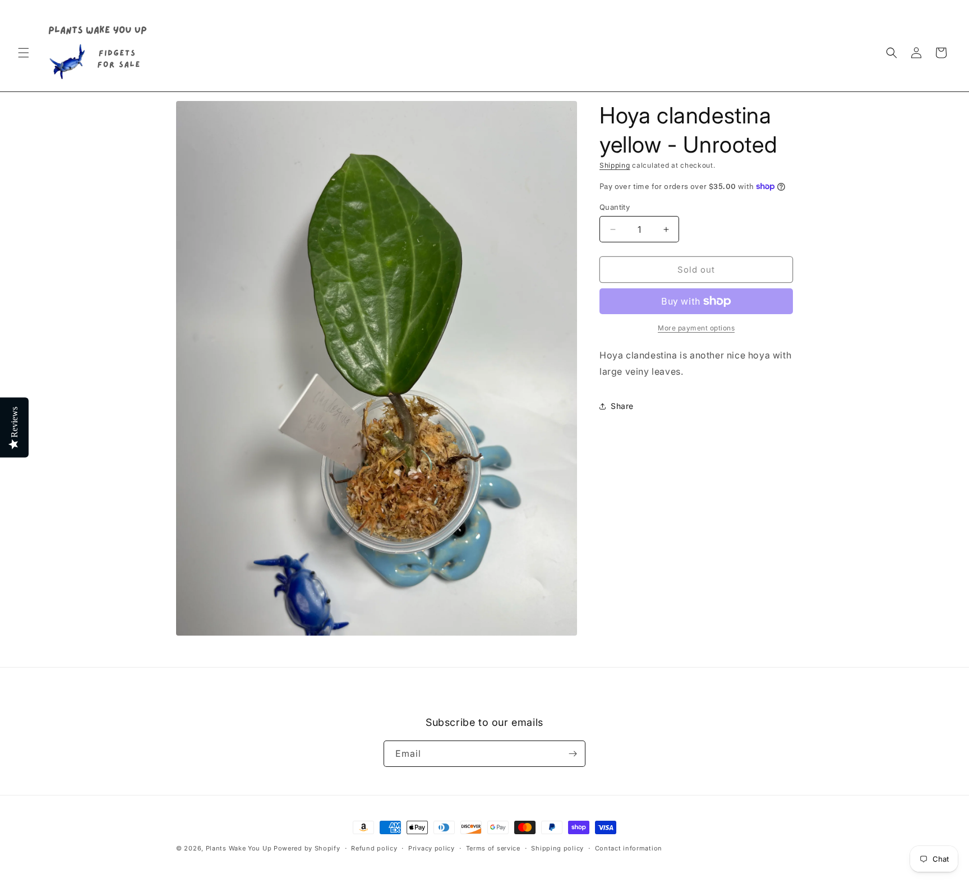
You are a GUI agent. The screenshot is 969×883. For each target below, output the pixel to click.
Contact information (628, 848)
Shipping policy (557, 848)
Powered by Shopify (307, 848)
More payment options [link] (696, 328)
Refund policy (374, 848)
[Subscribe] (572, 754)
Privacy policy (431, 848)
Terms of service (493, 848)
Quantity (614, 207)
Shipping (614, 165)
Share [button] (622, 406)
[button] (23, 52)
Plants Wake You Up (239, 848)
